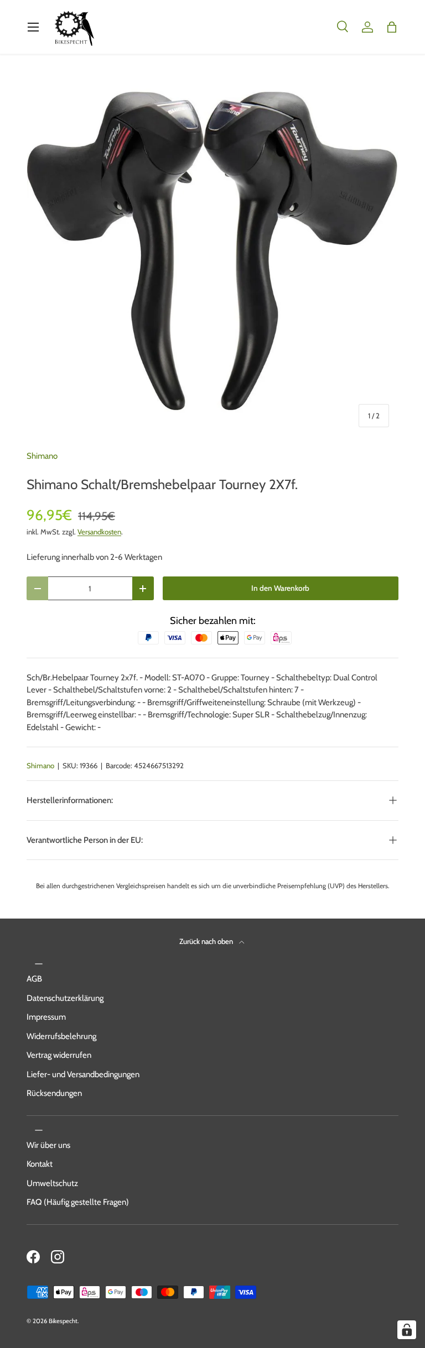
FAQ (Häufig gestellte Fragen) (78, 1202)
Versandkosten (99, 531)
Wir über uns (48, 1145)
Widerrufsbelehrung (61, 1036)
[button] (392, 27)
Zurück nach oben (207, 941)
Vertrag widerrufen (59, 1055)
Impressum (46, 1017)
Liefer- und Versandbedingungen (83, 1074)
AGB (34, 979)
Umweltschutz (52, 1183)
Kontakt (40, 1164)
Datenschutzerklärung (65, 998)
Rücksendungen (54, 1093)
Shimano (42, 456)
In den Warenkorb (280, 588)
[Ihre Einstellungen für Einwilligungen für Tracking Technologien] (406, 1329)
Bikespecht (63, 1321)
